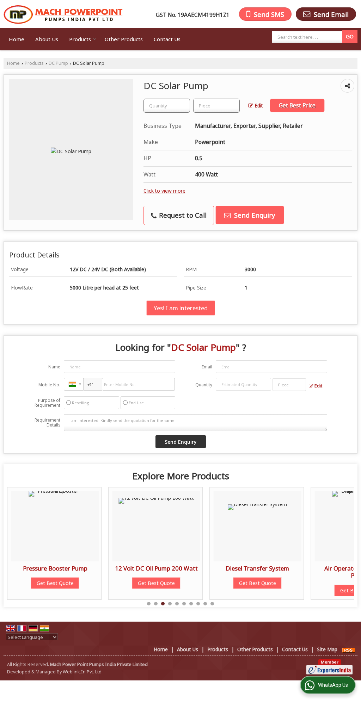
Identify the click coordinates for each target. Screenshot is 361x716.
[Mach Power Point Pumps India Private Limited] (63, 14)
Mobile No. (49, 385)
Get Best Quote (55, 583)
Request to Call (182, 215)
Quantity (203, 385)
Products (80, 39)
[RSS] (348, 649)
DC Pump (58, 63)
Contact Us (167, 39)
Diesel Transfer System (257, 568)
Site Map (327, 649)
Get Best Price (297, 105)
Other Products (124, 39)
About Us (46, 39)
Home (16, 39)
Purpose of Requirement (47, 403)
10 (212, 603)
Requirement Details (47, 423)
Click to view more (164, 190)
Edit (258, 105)
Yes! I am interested (181, 308)
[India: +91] (74, 384)
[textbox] (308, 37)
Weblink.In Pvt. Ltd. (83, 672)
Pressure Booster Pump (55, 568)
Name (54, 367)
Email (207, 367)
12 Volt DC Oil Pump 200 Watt (156, 568)
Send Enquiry (253, 215)
